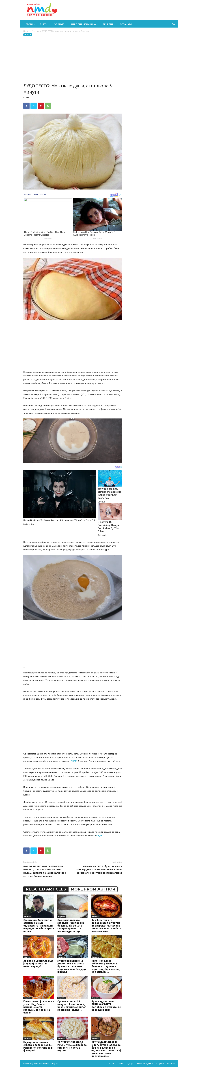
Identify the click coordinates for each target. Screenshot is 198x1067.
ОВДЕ (74, 761)
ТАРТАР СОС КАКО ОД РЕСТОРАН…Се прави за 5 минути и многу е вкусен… (72, 1046)
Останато (126, 24)
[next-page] (120, 888)
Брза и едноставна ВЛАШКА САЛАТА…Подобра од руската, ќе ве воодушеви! (106, 1005)
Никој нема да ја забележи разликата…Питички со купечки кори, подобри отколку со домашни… (106, 966)
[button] (173, 24)
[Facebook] (26, 106)
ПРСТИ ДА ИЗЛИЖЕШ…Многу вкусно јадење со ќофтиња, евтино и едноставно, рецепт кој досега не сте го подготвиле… (106, 1049)
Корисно (61, 916)
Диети (43, 24)
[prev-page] (117, 888)
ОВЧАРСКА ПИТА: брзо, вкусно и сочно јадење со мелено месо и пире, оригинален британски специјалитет (99, 869)
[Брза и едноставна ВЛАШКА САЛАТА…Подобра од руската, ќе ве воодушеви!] (106, 987)
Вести (29, 24)
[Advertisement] (72, 59)
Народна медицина (83, 24)
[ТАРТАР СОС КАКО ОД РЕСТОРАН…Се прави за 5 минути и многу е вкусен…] (72, 1028)
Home (26, 31)
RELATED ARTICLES (46, 889)
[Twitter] (33, 106)
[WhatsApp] (48, 106)
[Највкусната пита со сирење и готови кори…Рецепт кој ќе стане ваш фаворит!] (38, 1028)
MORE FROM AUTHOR (93, 889)
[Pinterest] (41, 106)
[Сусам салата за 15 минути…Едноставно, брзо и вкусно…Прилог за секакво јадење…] (72, 987)
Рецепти (108, 24)
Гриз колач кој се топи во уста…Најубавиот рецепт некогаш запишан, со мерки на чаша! (38, 1007)
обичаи (27, 957)
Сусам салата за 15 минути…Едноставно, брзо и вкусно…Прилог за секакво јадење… (71, 1005)
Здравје (59, 24)
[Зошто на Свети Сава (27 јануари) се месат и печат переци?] (38, 946)
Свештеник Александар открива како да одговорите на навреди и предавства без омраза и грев (38, 925)
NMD (28, 97)
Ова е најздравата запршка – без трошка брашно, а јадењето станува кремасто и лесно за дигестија (70, 925)
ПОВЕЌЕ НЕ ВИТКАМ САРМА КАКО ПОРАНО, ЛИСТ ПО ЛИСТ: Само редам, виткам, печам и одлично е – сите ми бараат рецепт (45, 871)
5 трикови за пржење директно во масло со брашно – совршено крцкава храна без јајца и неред (71, 966)
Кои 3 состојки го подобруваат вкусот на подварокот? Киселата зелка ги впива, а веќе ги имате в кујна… (106, 925)
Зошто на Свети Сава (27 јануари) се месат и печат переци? (38, 963)
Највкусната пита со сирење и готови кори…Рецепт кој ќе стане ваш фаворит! (38, 1046)
